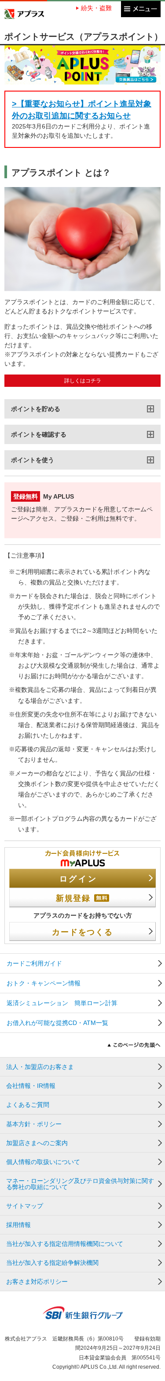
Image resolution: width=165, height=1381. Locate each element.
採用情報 (18, 1224)
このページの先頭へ (134, 1045)
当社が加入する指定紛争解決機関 (52, 1262)
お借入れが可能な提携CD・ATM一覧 (57, 1022)
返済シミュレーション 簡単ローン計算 (62, 1002)
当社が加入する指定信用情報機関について (64, 1243)
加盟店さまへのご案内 (37, 1142)
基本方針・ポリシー (34, 1124)
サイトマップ (24, 1205)
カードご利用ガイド (34, 963)
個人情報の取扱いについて (43, 1161)
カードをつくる (82, 932)
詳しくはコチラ (82, 381)
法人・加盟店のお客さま (40, 1066)
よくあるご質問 (27, 1104)
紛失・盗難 (96, 8)
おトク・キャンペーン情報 (44, 983)
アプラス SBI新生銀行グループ (24, 13)
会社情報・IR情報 (30, 1085)
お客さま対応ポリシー (37, 1281)
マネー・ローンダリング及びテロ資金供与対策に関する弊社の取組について (80, 1183)
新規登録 (73, 898)
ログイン (78, 878)
